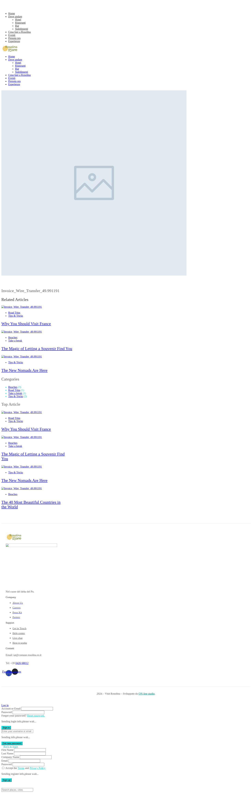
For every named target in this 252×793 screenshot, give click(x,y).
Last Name (7, 753)
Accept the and (25, 768)
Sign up (6, 780)
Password (6, 712)
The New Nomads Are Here (24, 370)
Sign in (6, 727)
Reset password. (36, 715)
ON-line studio (147, 693)
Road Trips (14, 312)
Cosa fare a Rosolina (19, 32)
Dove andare (15, 16)
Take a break (15, 340)
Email (4, 760)
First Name (7, 749)
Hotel (18, 19)
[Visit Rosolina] (9, 50)
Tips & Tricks (15, 315)
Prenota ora (14, 38)
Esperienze (14, 41)
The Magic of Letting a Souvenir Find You (36, 348)
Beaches (12, 337)
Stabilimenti (21, 28)
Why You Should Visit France (26, 323)
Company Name (10, 757)
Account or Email (11, 708)
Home (11, 13)
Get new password (12, 743)
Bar (17, 25)
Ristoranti (20, 22)
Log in (5, 705)
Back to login (10, 746)
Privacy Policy (37, 768)
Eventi (11, 35)
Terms (21, 768)
